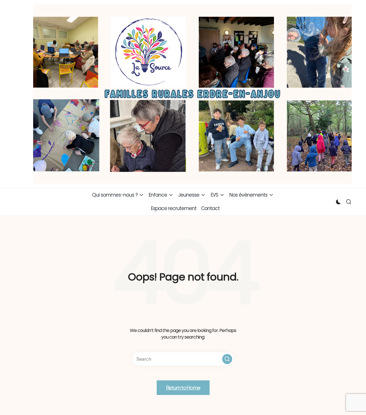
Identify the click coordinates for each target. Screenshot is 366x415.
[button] (227, 359)
